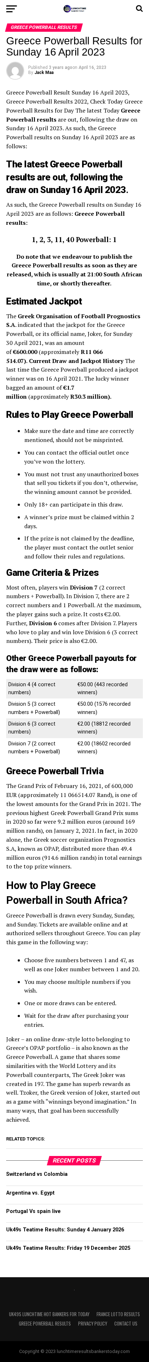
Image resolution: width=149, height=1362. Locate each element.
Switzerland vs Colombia (37, 1174)
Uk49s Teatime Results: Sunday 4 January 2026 (65, 1230)
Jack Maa (44, 72)
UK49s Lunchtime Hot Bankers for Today (49, 1314)
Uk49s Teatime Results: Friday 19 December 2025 (68, 1248)
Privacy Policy (92, 1323)
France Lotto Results (118, 1314)
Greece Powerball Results (45, 1323)
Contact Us (125, 1323)
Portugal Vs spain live (33, 1211)
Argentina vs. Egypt (30, 1193)
